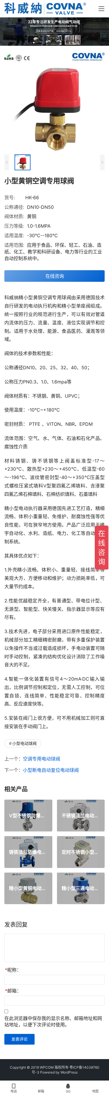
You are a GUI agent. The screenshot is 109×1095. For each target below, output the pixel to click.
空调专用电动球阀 (41, 759)
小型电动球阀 (24, 743)
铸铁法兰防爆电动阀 (28, 852)
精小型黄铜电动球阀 (28, 888)
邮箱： (13, 991)
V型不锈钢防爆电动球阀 (28, 815)
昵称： (13, 970)
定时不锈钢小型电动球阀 (81, 852)
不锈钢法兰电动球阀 (81, 815)
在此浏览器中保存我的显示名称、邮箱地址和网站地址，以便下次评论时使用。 (53, 1021)
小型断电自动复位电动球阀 (51, 770)
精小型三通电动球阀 (81, 888)
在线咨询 (54, 276)
